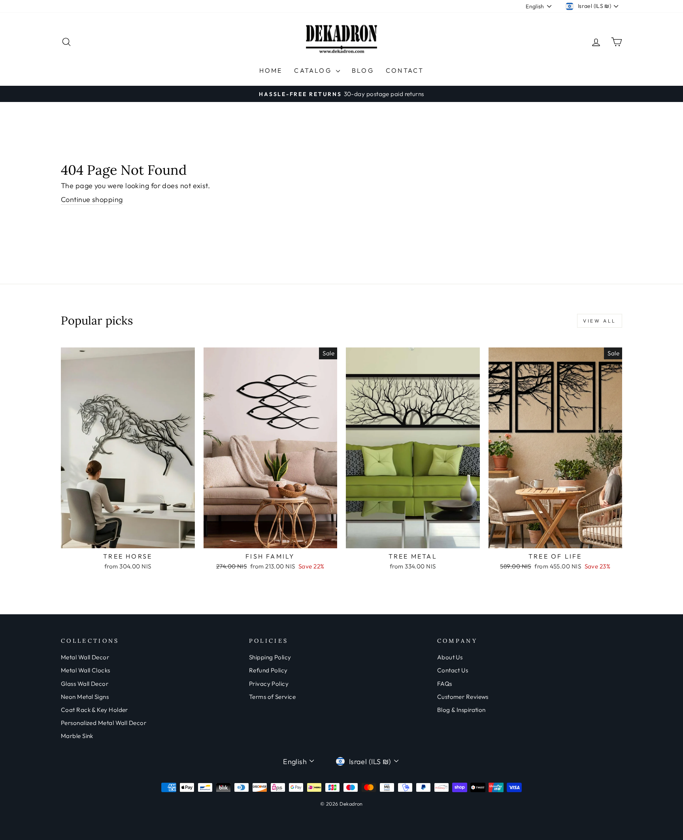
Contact (405, 70)
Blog (363, 70)
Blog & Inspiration (461, 710)
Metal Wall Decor (85, 657)
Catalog (314, 70)
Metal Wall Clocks (85, 670)
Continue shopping (92, 199)
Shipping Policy (270, 657)
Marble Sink (77, 736)
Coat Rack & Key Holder (94, 710)
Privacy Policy (269, 683)
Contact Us (452, 670)
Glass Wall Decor (84, 683)
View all (599, 321)
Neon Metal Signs (85, 696)
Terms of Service (272, 696)
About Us (450, 657)
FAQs (444, 683)
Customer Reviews (463, 696)
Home (271, 70)
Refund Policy (268, 670)
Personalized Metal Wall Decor (103, 723)
